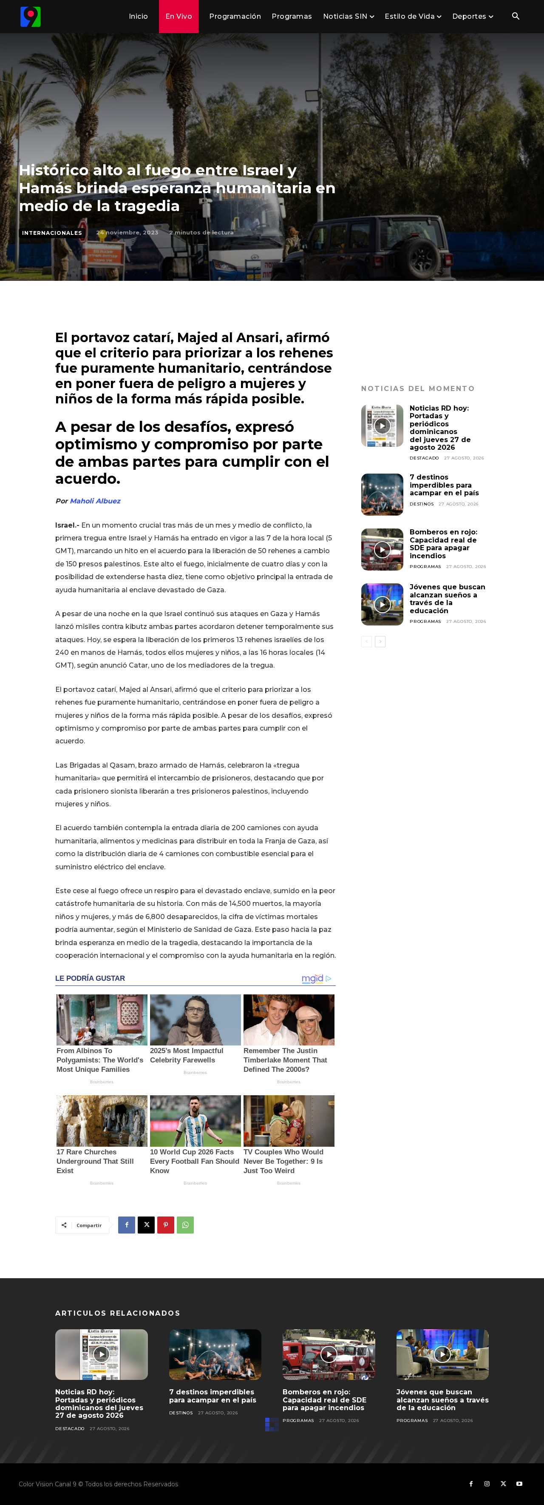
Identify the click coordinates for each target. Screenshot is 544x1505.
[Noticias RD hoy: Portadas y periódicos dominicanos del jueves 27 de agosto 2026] (382, 426)
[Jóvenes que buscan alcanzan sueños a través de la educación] (382, 604)
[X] (146, 1225)
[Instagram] (487, 1484)
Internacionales (52, 233)
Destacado (424, 458)
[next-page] (380, 641)
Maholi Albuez (94, 501)
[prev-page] (366, 641)
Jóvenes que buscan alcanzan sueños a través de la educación (447, 598)
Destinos (422, 504)
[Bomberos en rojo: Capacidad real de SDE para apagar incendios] (382, 549)
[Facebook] (126, 1225)
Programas (425, 566)
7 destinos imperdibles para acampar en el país (444, 485)
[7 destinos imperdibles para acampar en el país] (382, 495)
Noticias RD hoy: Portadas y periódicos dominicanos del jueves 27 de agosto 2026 (440, 427)
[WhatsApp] (185, 1225)
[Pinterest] (165, 1225)
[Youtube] (519, 1484)
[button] (515, 17)
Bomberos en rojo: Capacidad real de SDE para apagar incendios (443, 544)
